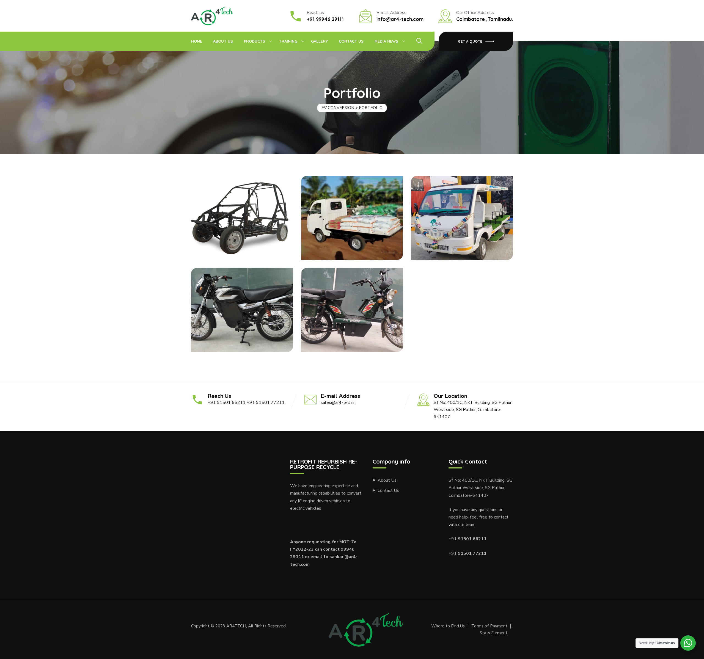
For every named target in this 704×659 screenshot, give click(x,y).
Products (254, 41)
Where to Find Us (448, 626)
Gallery (319, 41)
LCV (352, 215)
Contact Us (351, 41)
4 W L (352, 222)
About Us (223, 41)
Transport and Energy (462, 222)
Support (462, 215)
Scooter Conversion (352, 314)
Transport (242, 215)
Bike (242, 307)
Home (196, 41)
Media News (386, 41)
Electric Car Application (242, 222)
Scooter (352, 307)
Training (288, 41)
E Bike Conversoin (242, 314)
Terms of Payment (489, 626)
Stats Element (493, 633)
